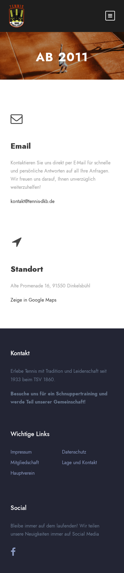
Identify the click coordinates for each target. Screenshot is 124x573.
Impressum (21, 452)
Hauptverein (23, 473)
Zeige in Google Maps (33, 300)
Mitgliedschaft (25, 462)
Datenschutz (74, 452)
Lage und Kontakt (79, 462)
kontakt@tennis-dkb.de (32, 201)
